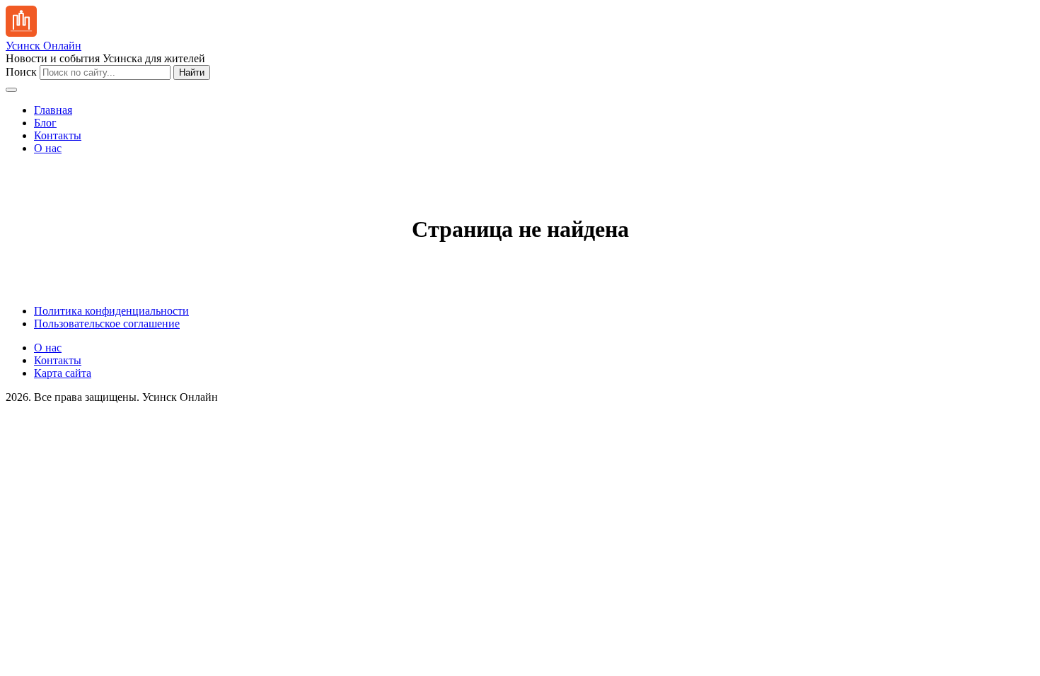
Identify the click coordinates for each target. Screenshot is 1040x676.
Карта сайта (62, 373)
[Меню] (11, 90)
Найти (191, 72)
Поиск (21, 72)
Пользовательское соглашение (107, 323)
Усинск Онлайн (43, 46)
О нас (48, 148)
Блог (45, 123)
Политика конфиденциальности (111, 311)
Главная (53, 110)
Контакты (57, 135)
